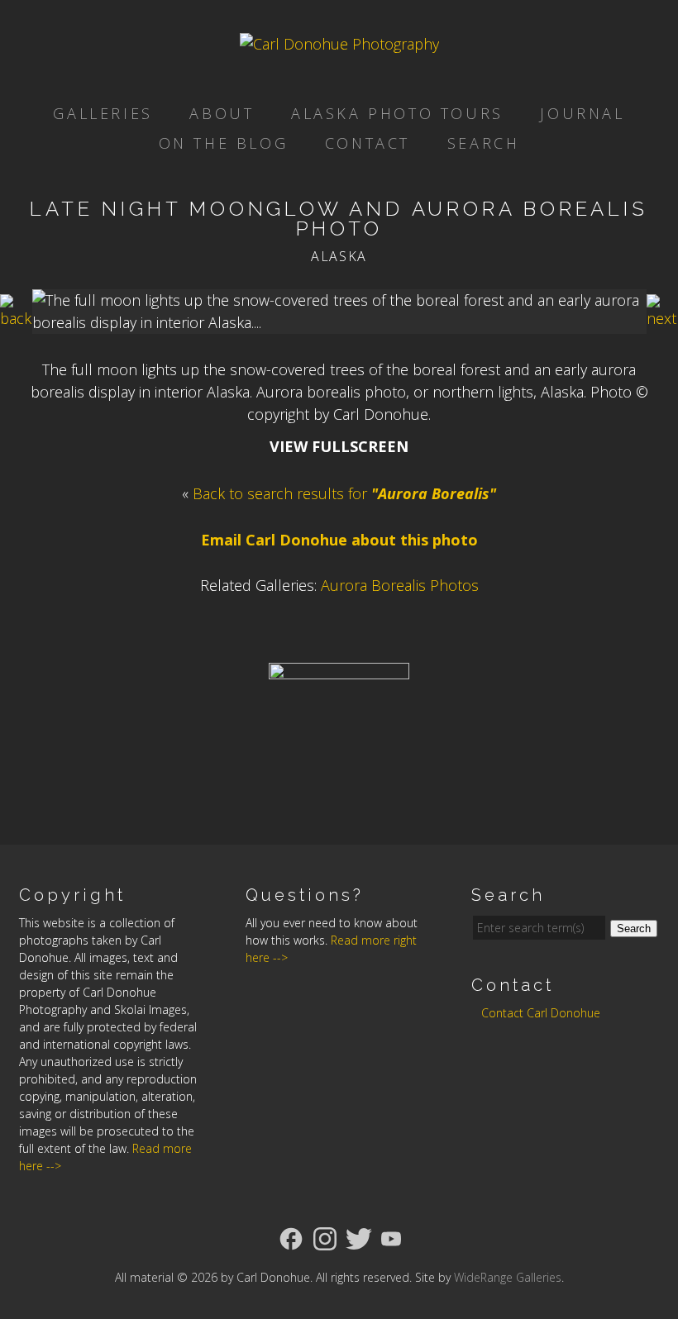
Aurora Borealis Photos (400, 585)
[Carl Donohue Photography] (339, 44)
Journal (582, 113)
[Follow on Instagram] (325, 1237)
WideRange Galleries (507, 1277)
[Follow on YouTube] (391, 1237)
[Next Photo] (662, 318)
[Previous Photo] (16, 318)
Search (483, 143)
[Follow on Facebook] (291, 1237)
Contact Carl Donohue (540, 1013)
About (221, 113)
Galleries (102, 113)
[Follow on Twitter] (359, 1237)
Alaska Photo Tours (397, 113)
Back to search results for (344, 493)
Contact (367, 143)
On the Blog (224, 143)
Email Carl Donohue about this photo (339, 540)
